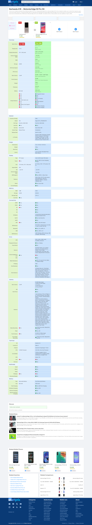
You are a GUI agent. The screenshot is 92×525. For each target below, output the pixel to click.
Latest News (78, 516)
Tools (77, 511)
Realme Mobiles (47, 505)
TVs (41, 4)
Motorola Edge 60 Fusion (14, 465)
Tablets (31, 4)
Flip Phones (62, 518)
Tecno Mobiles (47, 518)
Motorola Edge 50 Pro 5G (41, 34)
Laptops (36, 4)
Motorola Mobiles (47, 508)
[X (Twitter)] (17, 504)
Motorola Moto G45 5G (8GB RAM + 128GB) (30, 465)
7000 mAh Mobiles (64, 516)
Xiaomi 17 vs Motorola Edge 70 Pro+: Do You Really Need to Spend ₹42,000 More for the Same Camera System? (42, 416)
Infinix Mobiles (47, 515)
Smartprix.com (20, 523)
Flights (79, 4)
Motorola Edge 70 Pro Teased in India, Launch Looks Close (30, 428)
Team (77, 503)
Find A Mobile (78, 513)
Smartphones (63, 502)
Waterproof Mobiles (64, 515)
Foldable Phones (63, 511)
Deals (30, 519)
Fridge (30, 515)
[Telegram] (13, 507)
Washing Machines (32, 516)
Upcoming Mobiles (64, 508)
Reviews (15, 4)
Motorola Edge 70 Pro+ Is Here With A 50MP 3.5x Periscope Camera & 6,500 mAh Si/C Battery (38, 422)
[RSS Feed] (17, 507)
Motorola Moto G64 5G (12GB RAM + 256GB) (46, 465)
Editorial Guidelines (80, 505)
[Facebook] (13, 504)
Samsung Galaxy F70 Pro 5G (61, 465)
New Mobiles (62, 506)
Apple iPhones (47, 513)
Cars (30, 505)
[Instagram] (9, 507)
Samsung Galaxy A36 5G (75, 465)
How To (20, 4)
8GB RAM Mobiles (64, 510)
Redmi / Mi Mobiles (48, 503)
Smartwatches (32, 508)
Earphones (31, 506)
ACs (29, 513)
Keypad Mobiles (63, 519)
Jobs (77, 506)
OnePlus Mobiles (47, 510)
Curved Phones (63, 505)
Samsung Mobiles (47, 502)
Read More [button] (81, 14)
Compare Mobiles (79, 515)
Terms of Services (80, 523)
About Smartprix (79, 502)
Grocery (30, 518)
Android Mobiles (63, 513)
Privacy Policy (71, 523)
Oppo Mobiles (47, 511)
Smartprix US (11, 512)
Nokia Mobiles (47, 519)
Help (77, 510)
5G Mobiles (62, 503)
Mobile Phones (32, 502)
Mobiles (26, 4)
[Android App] (21, 507)
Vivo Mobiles (46, 506)
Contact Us (78, 508)
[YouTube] (21, 504)
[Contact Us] (9, 504)
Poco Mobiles (47, 516)
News (10, 4)
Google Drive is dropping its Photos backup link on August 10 (31, 434)
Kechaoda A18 (22, 34)
